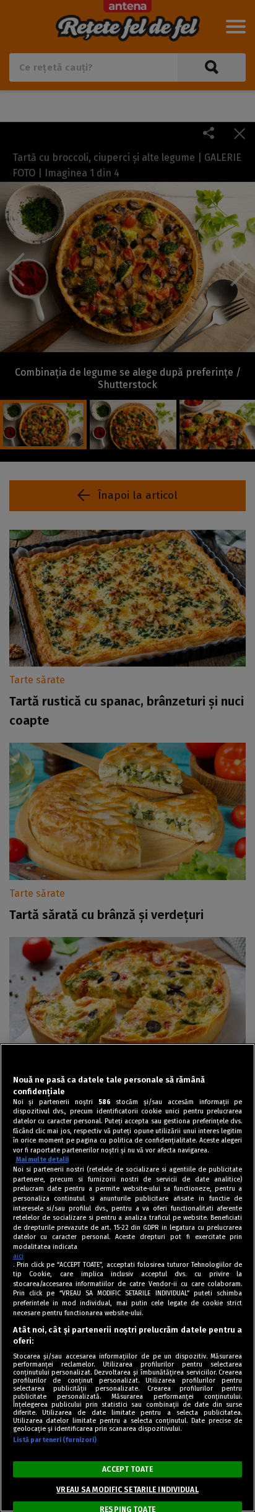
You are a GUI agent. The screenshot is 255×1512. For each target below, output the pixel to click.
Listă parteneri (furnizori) (55, 1440)
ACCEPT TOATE (127, 1469)
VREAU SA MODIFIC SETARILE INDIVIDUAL (127, 1489)
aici (18, 1256)
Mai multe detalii (42, 1160)
